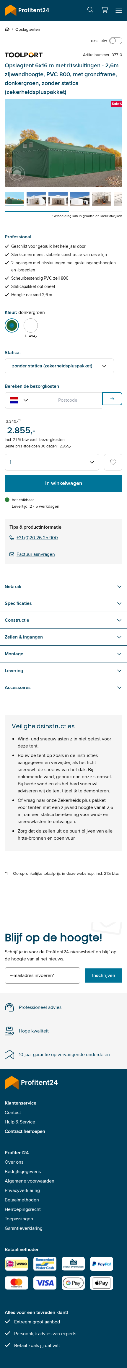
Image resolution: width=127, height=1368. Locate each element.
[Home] (8, 29)
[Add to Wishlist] (113, 462)
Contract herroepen (25, 1131)
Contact (13, 1112)
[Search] (90, 11)
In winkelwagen (63, 483)
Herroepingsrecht (23, 1209)
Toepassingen (19, 1218)
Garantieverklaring (24, 1228)
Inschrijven (103, 975)
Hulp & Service (20, 1121)
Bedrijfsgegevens (23, 1171)
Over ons (14, 1162)
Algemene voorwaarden (29, 1181)
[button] (104, 10)
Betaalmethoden (22, 1199)
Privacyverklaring (22, 1190)
